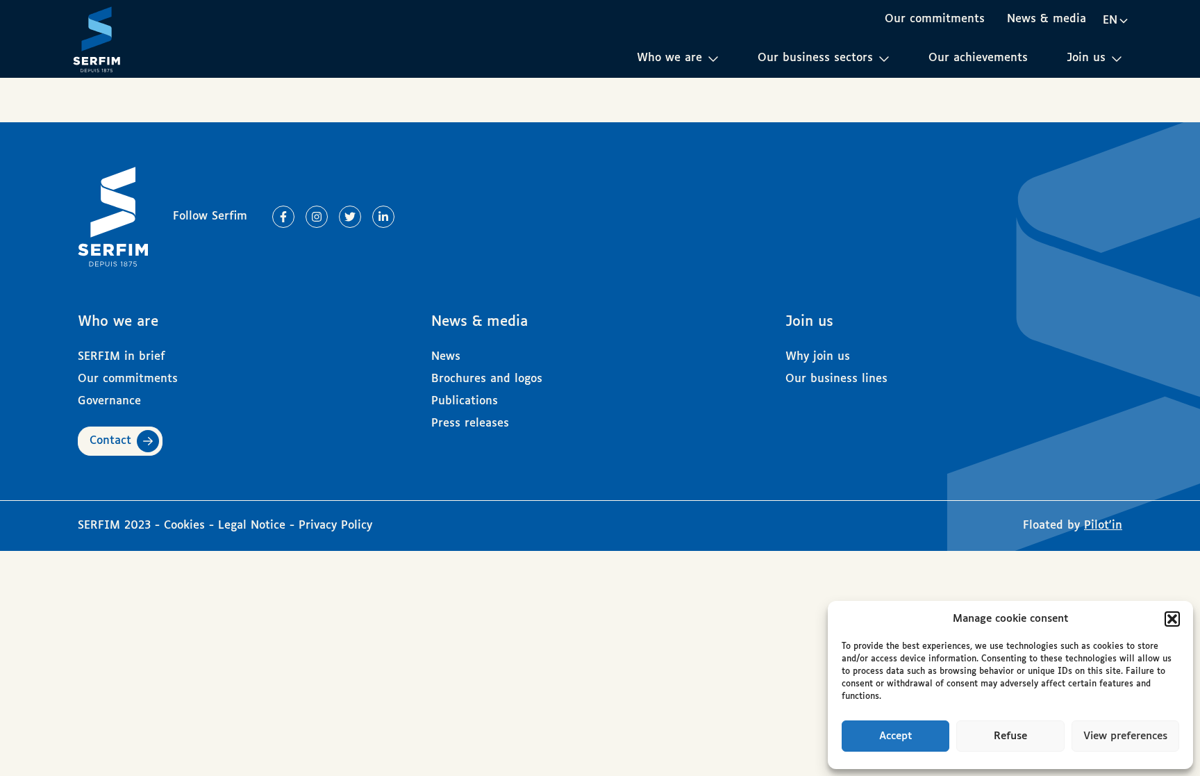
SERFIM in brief (121, 357)
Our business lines (836, 379)
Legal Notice (251, 525)
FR (1115, 45)
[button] (1172, 619)
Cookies (186, 525)
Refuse (1010, 736)
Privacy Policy (335, 525)
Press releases (470, 423)
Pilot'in (1103, 525)
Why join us (817, 357)
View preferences (1125, 736)
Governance (109, 401)
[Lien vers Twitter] (350, 217)
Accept (895, 736)
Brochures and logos (486, 379)
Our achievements (978, 58)
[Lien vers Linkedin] (383, 217)
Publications (464, 401)
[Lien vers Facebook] (283, 217)
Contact (110, 441)
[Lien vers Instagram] (317, 217)
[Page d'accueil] (96, 39)
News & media (1046, 19)
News (445, 357)
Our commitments (935, 19)
